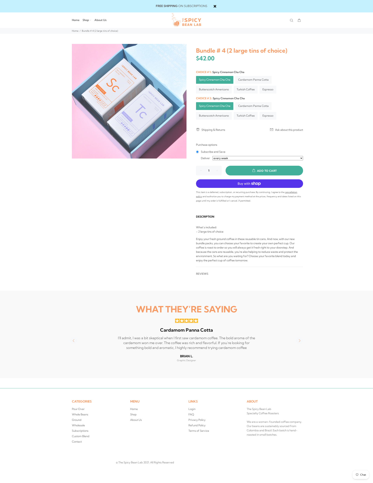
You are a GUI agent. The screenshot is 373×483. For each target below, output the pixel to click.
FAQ (191, 414)
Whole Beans (80, 414)
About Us (136, 420)
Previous (73, 340)
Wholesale (78, 425)
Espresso (267, 89)
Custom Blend (80, 436)
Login (191, 409)
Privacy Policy (197, 420)
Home (75, 30)
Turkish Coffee (246, 89)
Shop (133, 414)
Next (299, 340)
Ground (76, 420)
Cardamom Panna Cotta (253, 79)
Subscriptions (80, 430)
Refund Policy (197, 425)
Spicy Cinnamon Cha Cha (214, 79)
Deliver (205, 158)
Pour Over (78, 409)
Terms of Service (198, 430)
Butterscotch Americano (214, 89)
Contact (77, 441)
